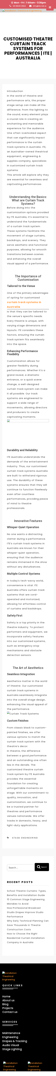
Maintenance (11, 1033)
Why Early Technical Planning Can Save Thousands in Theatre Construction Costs (28, 925)
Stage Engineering (25, 837)
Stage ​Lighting (12, 1049)
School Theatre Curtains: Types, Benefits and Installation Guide (26, 893)
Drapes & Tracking (14, 1041)
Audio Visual (10, 1045)
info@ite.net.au (40, 6)
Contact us (9, 1012)
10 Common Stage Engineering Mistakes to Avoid (26, 901)
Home (6, 996)
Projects (7, 1008)
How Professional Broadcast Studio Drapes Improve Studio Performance (25, 912)
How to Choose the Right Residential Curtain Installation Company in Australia (26, 938)
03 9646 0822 (19, 6)
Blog (5, 1004)
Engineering (10, 1037)
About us (8, 1000)
